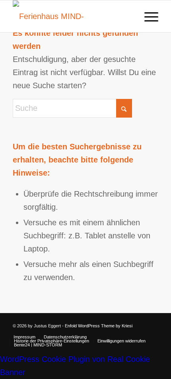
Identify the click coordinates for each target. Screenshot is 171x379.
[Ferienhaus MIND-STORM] (71, 16)
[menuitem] (147, 16)
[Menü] (147, 16)
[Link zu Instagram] (152, 323)
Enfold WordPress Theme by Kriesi (98, 325)
